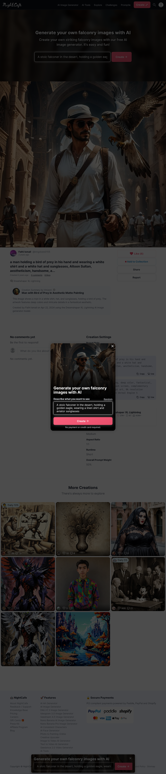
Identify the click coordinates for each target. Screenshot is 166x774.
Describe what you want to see (71, 398)
